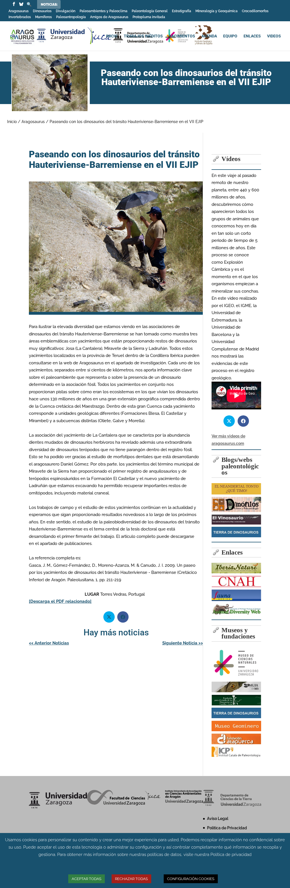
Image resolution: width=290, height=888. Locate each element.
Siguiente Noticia (182, 643)
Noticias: (49, 5)
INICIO (112, 36)
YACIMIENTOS (182, 36)
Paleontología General (150, 11)
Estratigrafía (181, 11)
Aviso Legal (217, 818)
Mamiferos (43, 17)
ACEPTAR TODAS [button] (86, 879)
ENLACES (252, 36)
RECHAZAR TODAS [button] (131, 879)
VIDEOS (274, 36)
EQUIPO (230, 36)
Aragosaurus (18, 11)
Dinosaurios (42, 11)
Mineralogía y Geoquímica (216, 11)
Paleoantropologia (71, 17)
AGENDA (209, 36)
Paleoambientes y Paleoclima (103, 11)
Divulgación (65, 11)
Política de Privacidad (227, 828)
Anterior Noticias (49, 643)
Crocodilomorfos (255, 11)
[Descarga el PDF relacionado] (60, 601)
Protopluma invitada (149, 17)
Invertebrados (19, 17)
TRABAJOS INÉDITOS (143, 36)
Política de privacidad (230, 854)
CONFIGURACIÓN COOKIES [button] (190, 879)
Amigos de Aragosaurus (109, 17)
